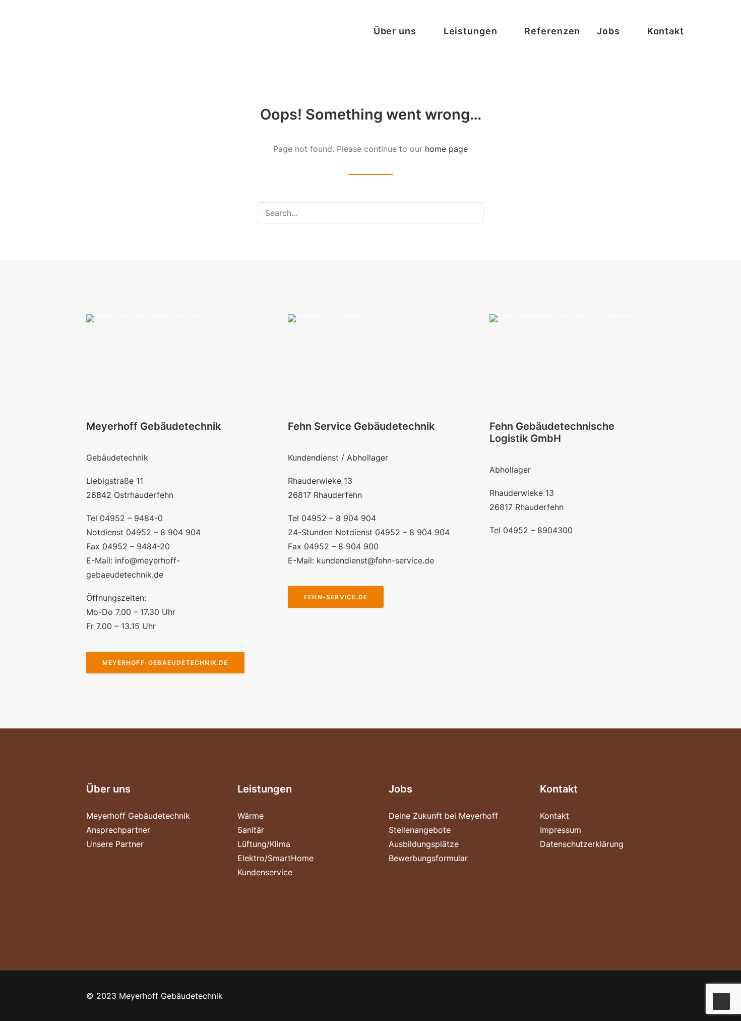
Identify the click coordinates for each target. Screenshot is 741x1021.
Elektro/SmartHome (275, 858)
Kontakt (665, 31)
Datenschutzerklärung (582, 844)
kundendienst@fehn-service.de (375, 560)
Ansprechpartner (118, 830)
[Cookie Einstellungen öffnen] (22, 1008)
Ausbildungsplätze (424, 844)
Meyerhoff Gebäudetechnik (138, 816)
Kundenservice (264, 872)
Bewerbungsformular (428, 858)
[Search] (370, 212)
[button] (704, 31)
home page (446, 149)
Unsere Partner (115, 844)
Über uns (395, 31)
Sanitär (250, 830)
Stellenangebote (420, 830)
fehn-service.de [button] (335, 597)
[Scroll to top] (721, 1000)
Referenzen (552, 31)
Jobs (608, 31)
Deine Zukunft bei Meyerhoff (443, 816)
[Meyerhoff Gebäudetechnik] (34, 31)
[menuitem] (400, 31)
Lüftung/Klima (263, 844)
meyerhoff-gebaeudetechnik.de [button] (165, 662)
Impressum (560, 830)
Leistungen (471, 31)
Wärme (250, 816)
